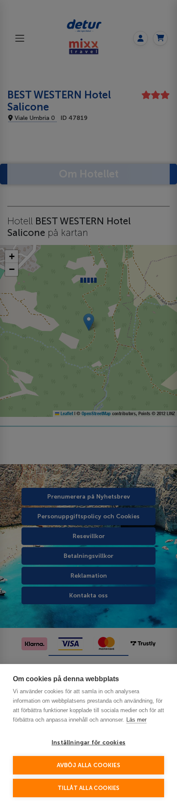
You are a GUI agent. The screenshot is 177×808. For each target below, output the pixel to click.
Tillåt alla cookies (89, 788)
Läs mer (136, 719)
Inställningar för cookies (88, 742)
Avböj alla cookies (89, 765)
